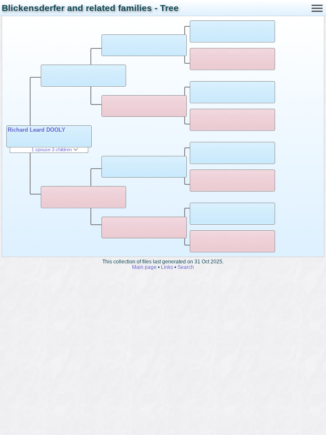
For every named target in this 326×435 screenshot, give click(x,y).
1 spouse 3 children (52, 149)
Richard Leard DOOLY (36, 130)
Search (185, 267)
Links (167, 267)
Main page (144, 267)
